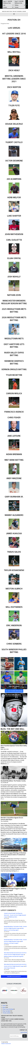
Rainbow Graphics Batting (14, 362)
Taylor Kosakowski (14, 570)
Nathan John (14, 295)
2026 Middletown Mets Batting (14, 319)
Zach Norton (14, 87)
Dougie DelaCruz (14, 123)
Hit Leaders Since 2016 (14, 33)
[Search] (24, 1036)
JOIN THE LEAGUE (14, 686)
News (4, 1007)
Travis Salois (14, 551)
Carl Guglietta (14, 239)
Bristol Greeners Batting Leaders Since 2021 (14, 78)
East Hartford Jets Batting (14, 346)
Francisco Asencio (14, 411)
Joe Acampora (14, 179)
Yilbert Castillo (14, 142)
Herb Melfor (14, 197)
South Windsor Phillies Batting (14, 651)
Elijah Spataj (14, 258)
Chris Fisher (14, 417)
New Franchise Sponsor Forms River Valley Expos (14, 746)
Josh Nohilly (14, 276)
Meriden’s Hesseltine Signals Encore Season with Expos (12, 818)
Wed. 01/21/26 (4, 892)
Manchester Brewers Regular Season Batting (14, 302)
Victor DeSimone (14, 160)
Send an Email (24, 1032)
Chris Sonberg (14, 643)
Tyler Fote (14, 105)
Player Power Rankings (8, 1009)
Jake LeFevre (14, 435)
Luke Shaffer (14, 215)
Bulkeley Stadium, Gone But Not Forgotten (13, 956)
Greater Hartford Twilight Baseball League (14, 11)
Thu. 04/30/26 (4, 821)
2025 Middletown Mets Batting (14, 310)
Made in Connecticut (6, 1043)
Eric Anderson (14, 625)
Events (4, 1005)
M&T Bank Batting (14, 459)
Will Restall (14, 52)
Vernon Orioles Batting (14, 369)
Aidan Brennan (14, 454)
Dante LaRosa (7, 682)
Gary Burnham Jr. (14, 496)
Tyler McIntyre (14, 375)
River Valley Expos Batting (14, 354)
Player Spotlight (6, 1011)
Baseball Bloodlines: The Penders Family (13, 781)
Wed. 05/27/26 (4, 749)
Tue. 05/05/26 (4, 782)
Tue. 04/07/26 (4, 856)
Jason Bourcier (7, 668)
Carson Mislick (14, 393)
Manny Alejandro (14, 515)
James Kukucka (14, 533)
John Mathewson (14, 234)
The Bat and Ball (6, 1013)
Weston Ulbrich (14, 588)
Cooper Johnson (21, 668)
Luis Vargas (14, 27)
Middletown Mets (14, 338)
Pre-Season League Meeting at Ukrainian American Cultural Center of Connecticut (13, 854)
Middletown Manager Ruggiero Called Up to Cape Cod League (13, 889)
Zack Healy (14, 70)
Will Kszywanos (14, 607)
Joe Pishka (21, 682)
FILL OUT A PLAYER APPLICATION (14, 691)
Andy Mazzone (14, 478)
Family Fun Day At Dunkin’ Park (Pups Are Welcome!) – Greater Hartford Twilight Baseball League (15, 915)
